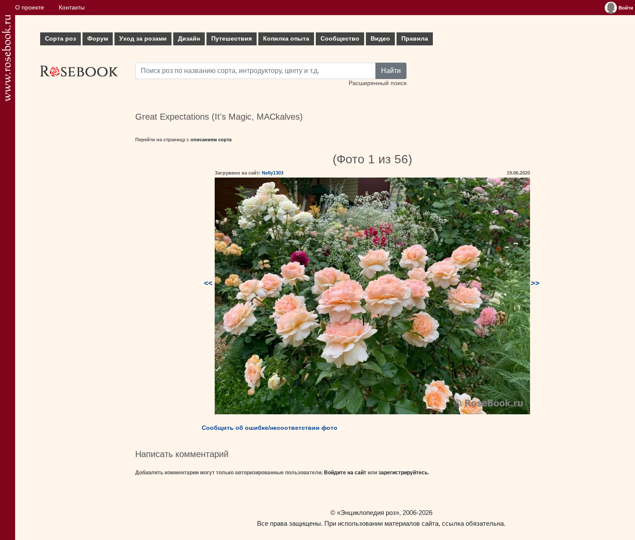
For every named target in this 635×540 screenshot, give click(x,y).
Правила (414, 38)
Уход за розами (143, 38)
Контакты (72, 7)
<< (208, 283)
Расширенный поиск (377, 83)
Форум (97, 38)
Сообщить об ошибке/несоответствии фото (269, 427)
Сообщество (340, 38)
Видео (380, 38)
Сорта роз (60, 38)
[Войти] (611, 8)
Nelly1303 (272, 172)
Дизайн (189, 38)
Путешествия (231, 38)
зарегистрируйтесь (403, 473)
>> (535, 283)
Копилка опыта (286, 38)
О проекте (29, 7)
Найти (391, 70)
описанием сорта (211, 139)
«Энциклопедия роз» (368, 512)
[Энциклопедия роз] (6, 58)
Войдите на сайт (345, 473)
